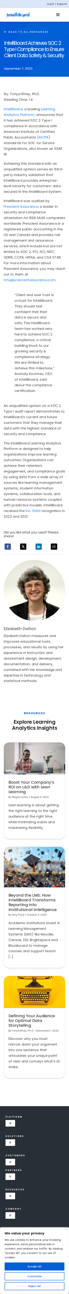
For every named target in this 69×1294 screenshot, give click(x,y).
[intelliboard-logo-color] (18, 13)
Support (62, 4)
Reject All (34, 1286)
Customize (34, 1276)
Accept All (34, 1266)
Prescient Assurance (21, 206)
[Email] (54, 547)
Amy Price (18, 914)
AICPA (43, 137)
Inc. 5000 (33, 511)
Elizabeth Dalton (20, 629)
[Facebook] (8, 547)
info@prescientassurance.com (30, 280)
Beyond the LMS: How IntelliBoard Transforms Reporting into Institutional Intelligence (32, 902)
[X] (23, 547)
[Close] (66, 1229)
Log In (50, 4)
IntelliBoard (13, 109)
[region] (34, 1260)
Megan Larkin (20, 797)
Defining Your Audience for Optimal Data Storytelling (31, 1020)
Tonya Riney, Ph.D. (23, 1030)
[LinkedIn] (39, 547)
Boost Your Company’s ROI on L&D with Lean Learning (31, 787)
